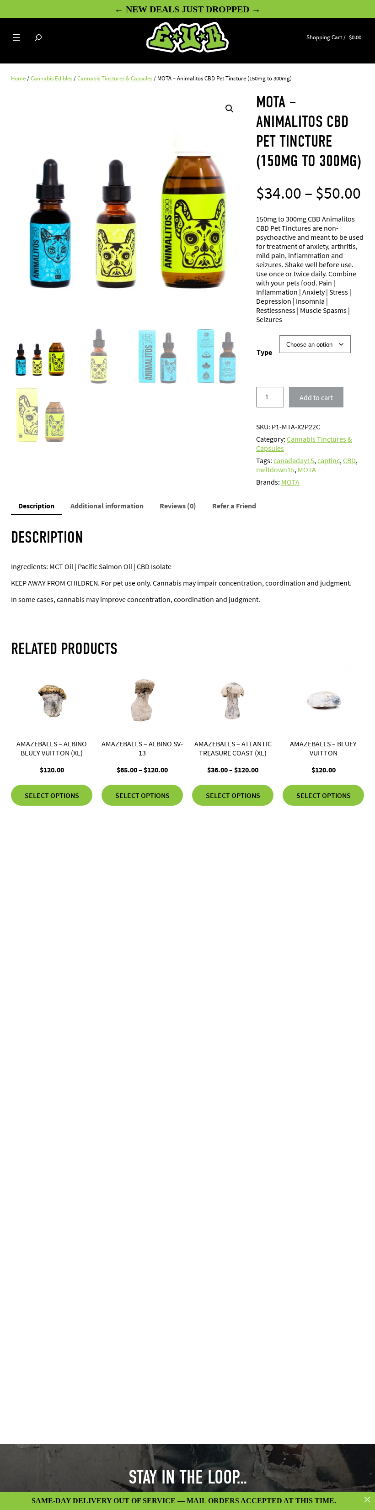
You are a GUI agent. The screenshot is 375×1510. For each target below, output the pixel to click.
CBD (349, 460)
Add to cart (316, 397)
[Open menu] (16, 37)
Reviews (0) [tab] (178, 505)
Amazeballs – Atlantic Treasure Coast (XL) (233, 748)
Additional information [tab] (107, 505)
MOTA (307, 469)
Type (264, 352)
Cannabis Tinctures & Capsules (114, 78)
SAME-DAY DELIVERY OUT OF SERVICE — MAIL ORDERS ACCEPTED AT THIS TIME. (184, 1501)
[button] (229, 108)
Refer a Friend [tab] (234, 505)
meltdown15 (275, 469)
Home (18, 78)
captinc (328, 460)
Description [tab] (36, 505)
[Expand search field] (38, 37)
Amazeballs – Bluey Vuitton (323, 748)
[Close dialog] (367, 1499)
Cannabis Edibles (51, 78)
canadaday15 (293, 460)
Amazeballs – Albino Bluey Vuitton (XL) (51, 748)
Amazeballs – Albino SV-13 (142, 748)
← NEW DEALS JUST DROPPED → (187, 9)
